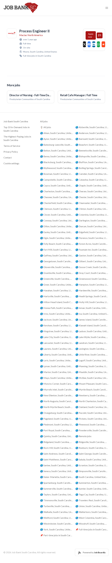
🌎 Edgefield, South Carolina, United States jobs (91, 232)
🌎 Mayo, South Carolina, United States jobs (56, 377)
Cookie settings (11, 163)
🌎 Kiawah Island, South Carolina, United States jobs (91, 325)
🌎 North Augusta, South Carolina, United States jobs (56, 401)
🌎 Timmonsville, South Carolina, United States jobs (56, 500)
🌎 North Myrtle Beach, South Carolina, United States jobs (56, 407)
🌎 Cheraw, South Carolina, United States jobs (91, 191)
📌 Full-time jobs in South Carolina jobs (91, 529)
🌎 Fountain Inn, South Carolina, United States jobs (91, 249)
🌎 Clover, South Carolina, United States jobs (56, 214)
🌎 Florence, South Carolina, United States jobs (91, 238)
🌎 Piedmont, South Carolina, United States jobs (56, 424)
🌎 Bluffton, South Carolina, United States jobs (91, 162)
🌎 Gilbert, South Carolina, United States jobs (91, 261)
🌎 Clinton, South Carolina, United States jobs (91, 208)
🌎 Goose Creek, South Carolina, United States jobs (91, 267)
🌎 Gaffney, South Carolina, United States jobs (56, 255)
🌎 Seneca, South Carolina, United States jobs (56, 471)
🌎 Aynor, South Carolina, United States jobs (56, 138)
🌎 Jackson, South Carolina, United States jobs (56, 319)
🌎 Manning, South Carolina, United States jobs (91, 366)
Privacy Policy (11, 151)
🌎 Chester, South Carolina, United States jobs (91, 197)
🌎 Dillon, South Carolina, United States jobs (56, 226)
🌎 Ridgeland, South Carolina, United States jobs (56, 442)
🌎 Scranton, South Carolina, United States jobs (91, 465)
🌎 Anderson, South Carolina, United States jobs (91, 133)
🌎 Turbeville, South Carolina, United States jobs (56, 506)
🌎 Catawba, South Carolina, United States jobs (91, 179)
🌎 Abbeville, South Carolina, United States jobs (91, 127)
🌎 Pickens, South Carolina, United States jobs (91, 418)
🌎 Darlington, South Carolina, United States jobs (91, 220)
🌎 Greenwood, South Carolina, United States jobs (91, 278)
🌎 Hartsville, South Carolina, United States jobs (56, 296)
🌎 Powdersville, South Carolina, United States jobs (91, 430)
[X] (84, 44)
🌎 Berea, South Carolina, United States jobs (56, 156)
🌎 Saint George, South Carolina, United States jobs (91, 453)
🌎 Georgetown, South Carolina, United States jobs (56, 261)
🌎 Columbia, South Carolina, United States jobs (91, 214)
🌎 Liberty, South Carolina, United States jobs (56, 354)
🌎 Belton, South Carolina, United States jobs (56, 150)
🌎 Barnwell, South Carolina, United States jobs (91, 138)
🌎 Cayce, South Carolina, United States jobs (56, 185)
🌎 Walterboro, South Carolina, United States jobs (91, 512)
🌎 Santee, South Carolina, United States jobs (56, 465)
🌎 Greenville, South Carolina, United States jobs (56, 278)
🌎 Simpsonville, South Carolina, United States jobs (91, 471)
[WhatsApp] (98, 44)
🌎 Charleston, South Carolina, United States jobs (56, 191)
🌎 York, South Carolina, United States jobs (56, 529)
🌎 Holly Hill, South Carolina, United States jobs (91, 302)
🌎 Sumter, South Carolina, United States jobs (91, 488)
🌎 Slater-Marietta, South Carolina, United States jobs (56, 477)
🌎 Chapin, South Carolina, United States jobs (91, 185)
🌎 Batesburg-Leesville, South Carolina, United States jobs (56, 144)
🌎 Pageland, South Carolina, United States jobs (56, 418)
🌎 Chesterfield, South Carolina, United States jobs (56, 203)
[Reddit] (103, 44)
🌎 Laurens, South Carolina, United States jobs (56, 348)
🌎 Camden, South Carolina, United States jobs (91, 173)
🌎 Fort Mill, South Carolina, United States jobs (56, 249)
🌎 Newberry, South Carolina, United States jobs (91, 395)
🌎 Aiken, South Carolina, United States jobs (56, 133)
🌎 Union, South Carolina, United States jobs (91, 506)
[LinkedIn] (93, 44)
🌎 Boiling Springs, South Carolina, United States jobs (91, 168)
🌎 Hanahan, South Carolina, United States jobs (56, 290)
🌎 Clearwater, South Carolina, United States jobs (91, 203)
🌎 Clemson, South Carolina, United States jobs (56, 208)
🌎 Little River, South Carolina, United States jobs (91, 354)
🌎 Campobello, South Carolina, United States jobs (56, 179)
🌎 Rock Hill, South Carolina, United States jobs (56, 447)
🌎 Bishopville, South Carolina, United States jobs (91, 156)
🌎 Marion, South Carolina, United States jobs (56, 372)
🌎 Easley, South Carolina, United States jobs (56, 232)
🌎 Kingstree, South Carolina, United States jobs (56, 331)
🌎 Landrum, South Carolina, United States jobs (91, 342)
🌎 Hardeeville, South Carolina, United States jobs (91, 290)
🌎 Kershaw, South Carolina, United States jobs (56, 325)
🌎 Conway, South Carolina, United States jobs (56, 220)
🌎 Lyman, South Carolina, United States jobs (56, 366)
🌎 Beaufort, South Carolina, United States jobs (91, 144)
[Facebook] (89, 44)
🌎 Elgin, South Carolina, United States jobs (56, 238)
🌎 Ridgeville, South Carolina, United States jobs (91, 442)
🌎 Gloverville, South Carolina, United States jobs (56, 267)
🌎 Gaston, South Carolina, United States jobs (91, 255)
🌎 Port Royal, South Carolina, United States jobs (56, 430)
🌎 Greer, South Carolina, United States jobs (56, 284)
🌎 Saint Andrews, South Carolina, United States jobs (56, 453)
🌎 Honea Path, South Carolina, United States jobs (56, 307)
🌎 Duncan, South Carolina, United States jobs (91, 226)
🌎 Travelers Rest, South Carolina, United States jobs (91, 500)
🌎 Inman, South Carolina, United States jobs (91, 307)
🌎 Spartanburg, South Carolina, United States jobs (56, 482)
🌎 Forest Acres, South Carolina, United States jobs (91, 243)
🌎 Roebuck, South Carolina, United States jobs (91, 447)
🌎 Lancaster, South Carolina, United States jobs (56, 342)
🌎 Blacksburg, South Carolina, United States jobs (56, 162)
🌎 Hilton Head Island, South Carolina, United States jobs (56, 302)
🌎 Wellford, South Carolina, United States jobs (56, 517)
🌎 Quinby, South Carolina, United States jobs (56, 436)
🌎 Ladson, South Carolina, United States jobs (91, 331)
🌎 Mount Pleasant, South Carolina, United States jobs (91, 383)
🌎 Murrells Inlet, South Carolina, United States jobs (56, 389)
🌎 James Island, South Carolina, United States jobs (91, 319)
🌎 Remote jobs (83, 436)
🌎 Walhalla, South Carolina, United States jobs (56, 512)
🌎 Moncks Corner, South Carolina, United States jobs (56, 383)
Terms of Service (12, 145)
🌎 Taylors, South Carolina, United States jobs (56, 494)
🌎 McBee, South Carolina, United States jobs (91, 377)
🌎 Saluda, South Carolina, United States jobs (91, 459)
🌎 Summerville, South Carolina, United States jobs (56, 488)
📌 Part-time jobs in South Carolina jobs (56, 535)
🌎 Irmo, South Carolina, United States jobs (56, 313)
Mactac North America (31, 35)
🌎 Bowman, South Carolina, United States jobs (56, 173)
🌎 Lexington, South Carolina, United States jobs (91, 348)
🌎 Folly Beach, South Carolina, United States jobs (56, 243)
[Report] (100, 35)
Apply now (90, 35)
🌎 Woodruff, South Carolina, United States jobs (91, 523)
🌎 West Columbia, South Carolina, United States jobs (91, 517)
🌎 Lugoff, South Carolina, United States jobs (91, 360)
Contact (8, 157)
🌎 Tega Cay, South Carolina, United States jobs (91, 494)
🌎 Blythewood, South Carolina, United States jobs (56, 168)
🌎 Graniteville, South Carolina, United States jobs (56, 273)
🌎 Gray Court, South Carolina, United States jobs (91, 273)
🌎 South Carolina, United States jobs (91, 477)
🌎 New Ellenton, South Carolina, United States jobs (56, 395)
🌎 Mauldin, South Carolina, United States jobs (91, 372)
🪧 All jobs (45, 127)
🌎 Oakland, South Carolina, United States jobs (91, 407)
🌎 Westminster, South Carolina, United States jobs (56, 523)
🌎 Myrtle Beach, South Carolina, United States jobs (91, 389)
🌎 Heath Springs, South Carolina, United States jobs (91, 296)
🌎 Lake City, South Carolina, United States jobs (56, 337)
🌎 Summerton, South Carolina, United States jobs (91, 482)
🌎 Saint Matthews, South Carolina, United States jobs (56, 459)
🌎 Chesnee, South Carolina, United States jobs (56, 197)
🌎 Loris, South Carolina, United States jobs (56, 360)
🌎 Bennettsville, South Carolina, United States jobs (91, 150)
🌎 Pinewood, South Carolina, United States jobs (91, 424)
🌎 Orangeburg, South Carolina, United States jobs (56, 412)
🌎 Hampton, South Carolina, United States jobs (91, 284)
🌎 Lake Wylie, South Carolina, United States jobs (91, 337)
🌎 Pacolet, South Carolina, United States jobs (91, 412)
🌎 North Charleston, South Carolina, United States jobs (91, 401)
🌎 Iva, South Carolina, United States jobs (91, 313)
